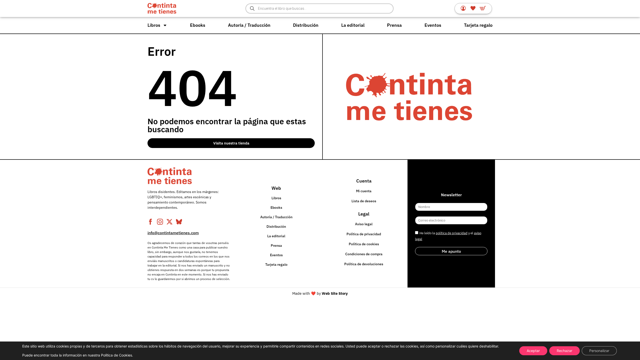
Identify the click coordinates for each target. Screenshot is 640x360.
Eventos (432, 25)
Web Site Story (335, 293)
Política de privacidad (363, 234)
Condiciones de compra (363, 254)
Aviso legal (363, 224)
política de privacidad (452, 233)
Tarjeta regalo (478, 25)
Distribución (305, 25)
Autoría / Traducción (249, 25)
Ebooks (197, 25)
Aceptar (533, 350)
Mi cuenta (364, 191)
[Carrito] (483, 8)
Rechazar (564, 350)
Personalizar (599, 350)
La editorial (352, 25)
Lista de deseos (364, 201)
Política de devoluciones (363, 264)
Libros (154, 25)
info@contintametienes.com (173, 232)
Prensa (394, 25)
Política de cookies (364, 244)
